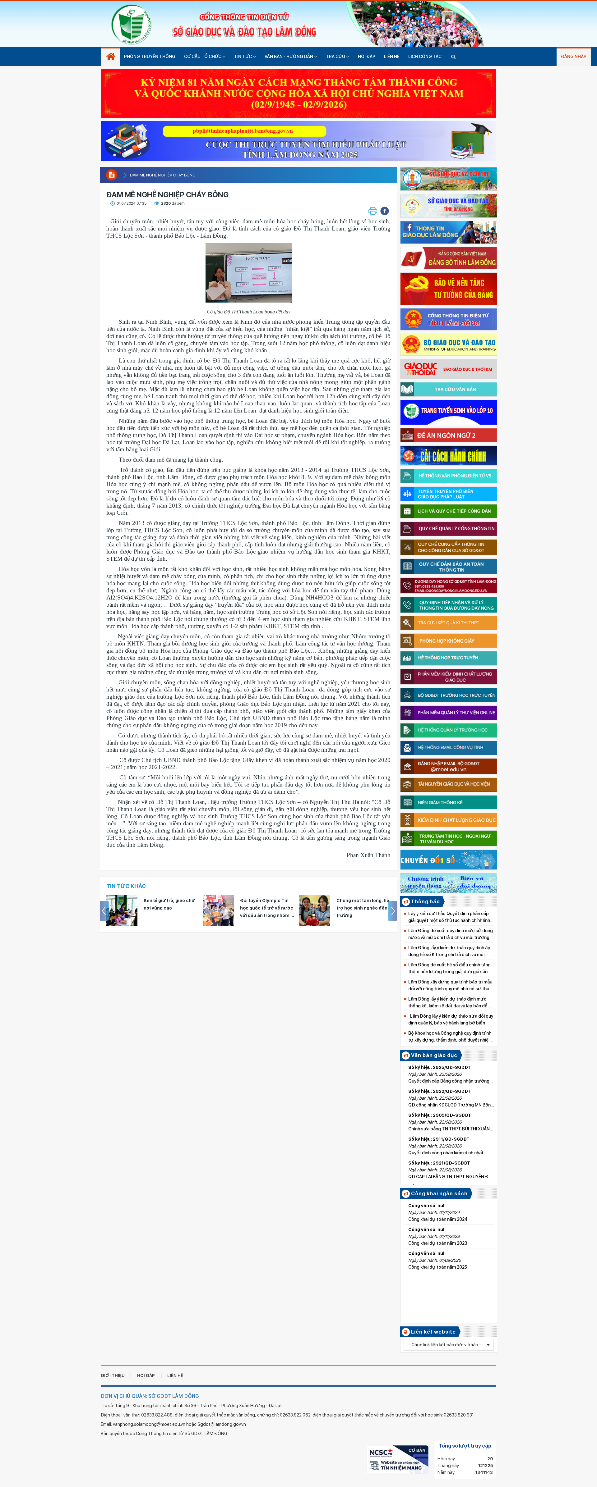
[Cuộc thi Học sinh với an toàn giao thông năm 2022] (298, 138)
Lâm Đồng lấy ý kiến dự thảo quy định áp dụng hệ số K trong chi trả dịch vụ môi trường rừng (449, 951)
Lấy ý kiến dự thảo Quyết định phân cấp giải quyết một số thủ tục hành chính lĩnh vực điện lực (449, 917)
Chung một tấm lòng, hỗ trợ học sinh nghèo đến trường (266, 908)
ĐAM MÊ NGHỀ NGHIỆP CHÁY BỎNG (163, 175)
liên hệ (175, 1375)
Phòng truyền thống (149, 56)
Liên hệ (392, 56)
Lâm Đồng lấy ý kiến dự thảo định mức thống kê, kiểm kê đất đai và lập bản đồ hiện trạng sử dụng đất (448, 1003)
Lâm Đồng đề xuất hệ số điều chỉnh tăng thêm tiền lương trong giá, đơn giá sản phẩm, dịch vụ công (449, 968)
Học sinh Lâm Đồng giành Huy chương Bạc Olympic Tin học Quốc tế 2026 (363, 908)
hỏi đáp (146, 1375)
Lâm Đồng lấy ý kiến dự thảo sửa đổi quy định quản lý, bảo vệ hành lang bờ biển (450, 1019)
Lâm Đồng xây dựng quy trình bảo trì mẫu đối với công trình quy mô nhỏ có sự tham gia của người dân (450, 985)
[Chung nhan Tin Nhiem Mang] (397, 1459)
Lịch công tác (425, 56)
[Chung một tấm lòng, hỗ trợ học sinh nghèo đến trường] (218, 910)
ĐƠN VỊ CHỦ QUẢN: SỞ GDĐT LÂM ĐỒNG (150, 1396)
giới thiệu (113, 1375)
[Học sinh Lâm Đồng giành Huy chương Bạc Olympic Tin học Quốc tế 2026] (314, 910)
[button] (384, 211)
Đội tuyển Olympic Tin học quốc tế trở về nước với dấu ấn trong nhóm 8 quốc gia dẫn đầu (170, 908)
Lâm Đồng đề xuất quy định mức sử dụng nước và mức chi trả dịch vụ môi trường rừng (450, 934)
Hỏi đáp (366, 56)
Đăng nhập (573, 56)
